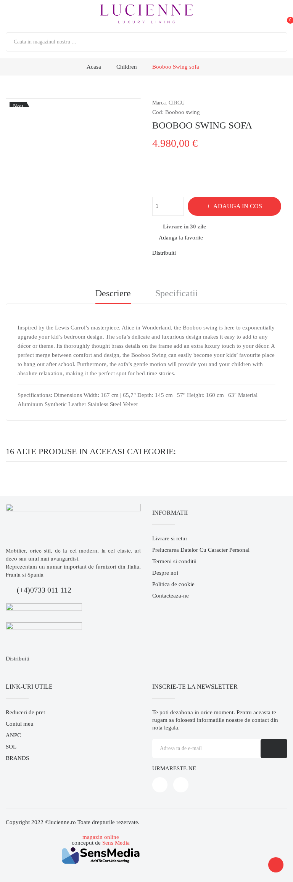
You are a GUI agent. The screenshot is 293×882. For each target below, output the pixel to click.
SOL (11, 747)
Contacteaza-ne (170, 596)
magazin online (100, 837)
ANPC (13, 735)
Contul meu (20, 724)
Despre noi (165, 573)
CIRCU (177, 103)
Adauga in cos (237, 206)
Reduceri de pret (25, 712)
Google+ (212, 253)
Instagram (180, 784)
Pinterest (225, 253)
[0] (283, 14)
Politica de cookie (173, 584)
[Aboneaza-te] (274, 748)
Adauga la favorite (181, 238)
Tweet (199, 253)
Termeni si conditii (174, 561)
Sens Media (116, 843)
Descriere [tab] (113, 293)
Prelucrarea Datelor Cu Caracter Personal (201, 550)
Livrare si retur (169, 538)
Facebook (159, 784)
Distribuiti (186, 253)
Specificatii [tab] (176, 293)
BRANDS (17, 758)
